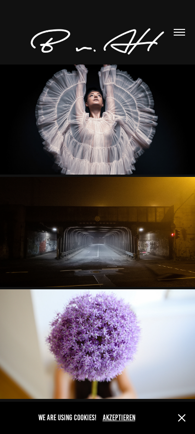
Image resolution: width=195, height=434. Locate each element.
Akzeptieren (119, 418)
